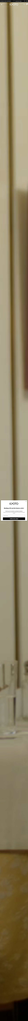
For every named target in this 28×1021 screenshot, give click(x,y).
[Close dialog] (26, 501)
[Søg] (24, 4)
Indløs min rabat (14, 518)
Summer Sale (5, 1)
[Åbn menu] (1, 4)
